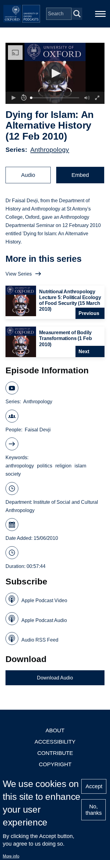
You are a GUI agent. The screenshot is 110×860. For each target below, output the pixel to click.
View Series (19, 273)
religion (63, 465)
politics (44, 465)
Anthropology (49, 149)
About (55, 730)
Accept (94, 786)
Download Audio (55, 677)
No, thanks (94, 809)
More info (11, 856)
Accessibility (55, 742)
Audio (28, 175)
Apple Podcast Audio (44, 620)
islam (80, 465)
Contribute (55, 753)
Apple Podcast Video (44, 600)
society (13, 474)
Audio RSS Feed (39, 639)
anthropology (20, 465)
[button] (55, 73)
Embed (80, 175)
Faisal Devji (38, 429)
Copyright (55, 764)
